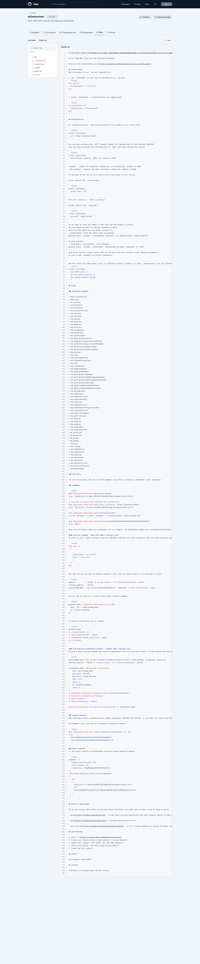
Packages (125, 4)
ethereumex (36, 16)
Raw (169, 40)
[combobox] (72, 4)
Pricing (137, 4)
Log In (166, 4)
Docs (147, 4)
